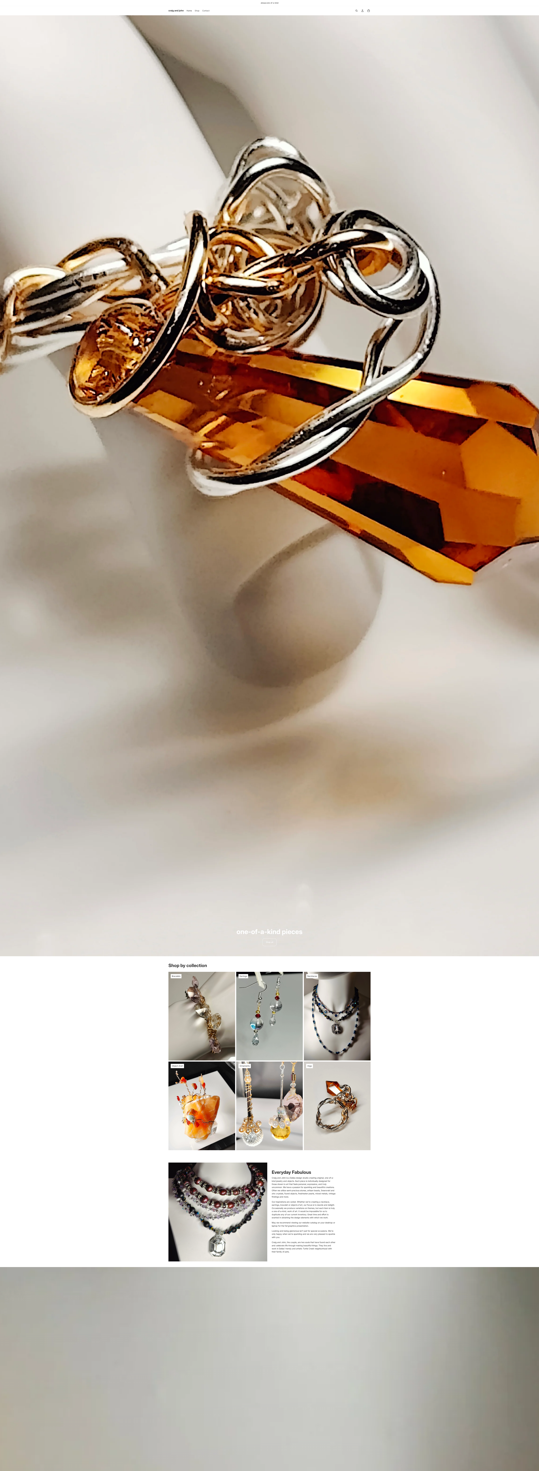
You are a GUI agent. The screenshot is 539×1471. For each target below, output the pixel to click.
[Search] (356, 11)
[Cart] (369, 11)
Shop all (269, 942)
